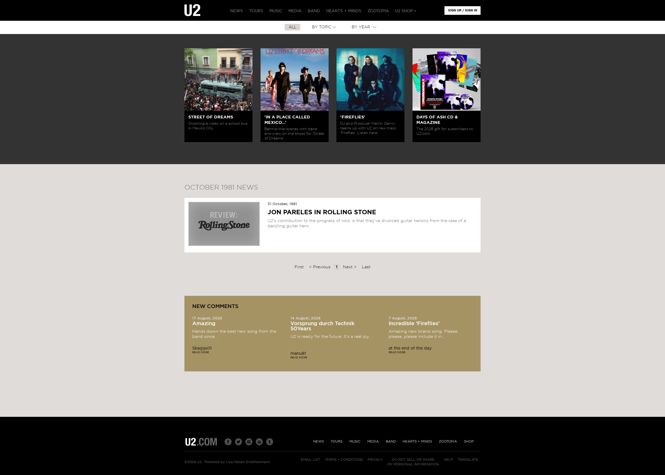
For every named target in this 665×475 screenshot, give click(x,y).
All (292, 27)
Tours (336, 441)
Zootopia (448, 441)
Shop (469, 441)
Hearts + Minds (417, 441)
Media (373, 441)
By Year (361, 27)
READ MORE (200, 352)
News (318, 441)
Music (355, 441)
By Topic (321, 27)
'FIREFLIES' (352, 117)
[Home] (192, 10)
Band (391, 441)
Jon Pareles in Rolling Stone (322, 212)
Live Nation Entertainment (248, 462)
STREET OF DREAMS (210, 117)
